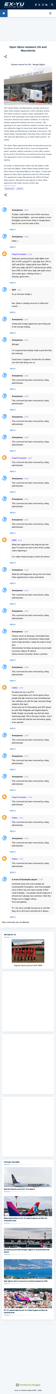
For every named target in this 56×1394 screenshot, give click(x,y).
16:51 (26, 611)
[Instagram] (43, 5)
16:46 (26, 591)
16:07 (30, 458)
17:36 (41, 880)
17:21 (26, 777)
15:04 (26, 340)
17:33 (21, 818)
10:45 (26, 237)
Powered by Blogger (29, 1384)
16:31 (20, 540)
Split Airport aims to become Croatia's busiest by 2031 (25, 1281)
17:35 (21, 859)
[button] (5, 57)
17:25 (30, 797)
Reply (13, 230)
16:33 (26, 570)
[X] (39, 5)
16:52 (26, 632)
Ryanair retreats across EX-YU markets (19, 1189)
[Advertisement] (28, 29)
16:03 (26, 417)
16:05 (26, 437)
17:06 (26, 736)
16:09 (26, 479)
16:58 (26, 667)
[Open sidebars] (50, 13)
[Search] (52, 5)
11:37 (19, 290)
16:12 (26, 499)
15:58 (26, 396)
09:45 (26, 210)
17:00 (21, 688)
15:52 (26, 376)
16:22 (26, 520)
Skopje (20, 188)
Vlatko (15, 688)
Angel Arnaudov (19, 254)
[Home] (4, 13)
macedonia (9, 188)
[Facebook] (36, 5)
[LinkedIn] (46, 5)
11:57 (26, 320)
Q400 (14, 540)
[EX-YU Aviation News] (14, 5)
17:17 (26, 756)
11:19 (30, 254)
